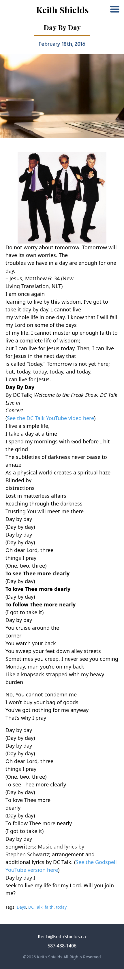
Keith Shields (62, 10)
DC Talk (35, 907)
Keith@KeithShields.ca (62, 936)
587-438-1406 (62, 946)
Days (21, 907)
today (61, 907)
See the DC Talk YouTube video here (50, 418)
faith (49, 907)
